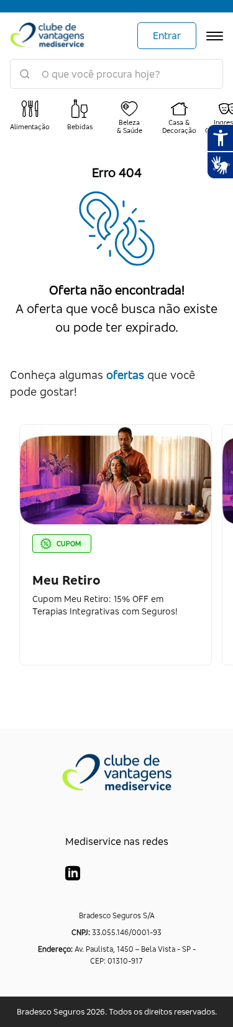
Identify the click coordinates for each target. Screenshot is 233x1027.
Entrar (167, 35)
